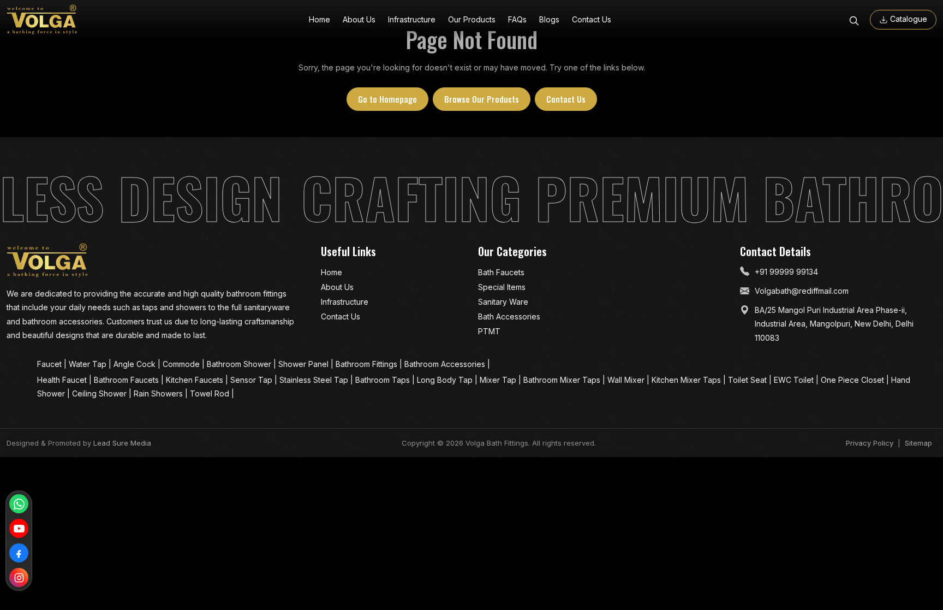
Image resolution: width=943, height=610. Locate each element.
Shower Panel (304, 364)
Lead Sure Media (122, 443)
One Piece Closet (853, 379)
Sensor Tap (252, 379)
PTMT (489, 331)
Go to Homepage (387, 99)
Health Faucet (63, 379)
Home (319, 19)
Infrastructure (411, 19)
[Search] (854, 19)
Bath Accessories (509, 316)
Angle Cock (136, 364)
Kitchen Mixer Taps (687, 379)
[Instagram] (18, 577)
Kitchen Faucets (195, 379)
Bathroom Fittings (367, 364)
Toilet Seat (748, 379)
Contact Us (591, 19)
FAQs (517, 19)
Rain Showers (159, 393)
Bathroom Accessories (445, 364)
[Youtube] (18, 528)
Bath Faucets (501, 272)
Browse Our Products (481, 99)
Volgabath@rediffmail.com (802, 290)
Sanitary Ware (503, 301)
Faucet (50, 364)
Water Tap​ (89, 364)
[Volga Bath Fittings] (42, 19)
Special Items (502, 287)
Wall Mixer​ (627, 379)
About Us (359, 19)
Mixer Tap (499, 379)
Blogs (549, 19)
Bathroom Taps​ (383, 379)
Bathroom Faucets (127, 379)
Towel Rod (210, 393)
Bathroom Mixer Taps (562, 379)
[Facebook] (18, 552)
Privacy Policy (869, 443)
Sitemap (918, 443)
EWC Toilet (795, 379)
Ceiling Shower (100, 393)
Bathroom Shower (240, 364)
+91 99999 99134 (786, 271)
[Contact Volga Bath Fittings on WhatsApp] (18, 503)
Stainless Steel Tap (314, 379)
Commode (182, 364)
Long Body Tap (446, 379)
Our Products (472, 19)
